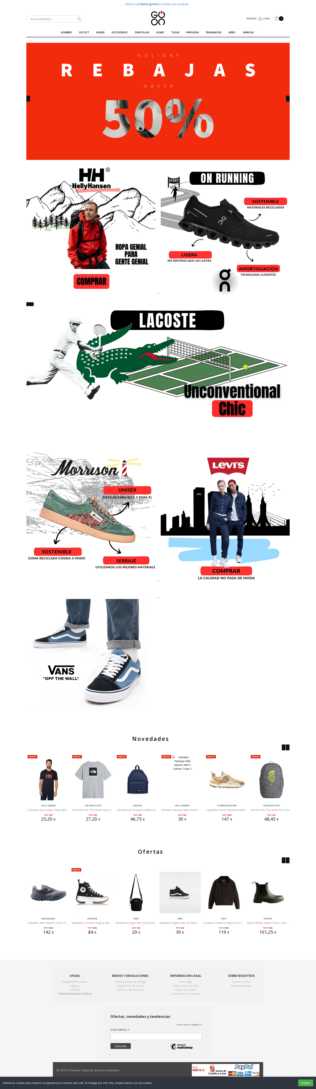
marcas (248, 32)
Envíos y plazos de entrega (130, 981)
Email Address (120, 1030)
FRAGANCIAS (213, 32)
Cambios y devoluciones (130, 989)
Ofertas (150, 851)
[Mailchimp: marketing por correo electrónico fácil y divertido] (181, 1049)
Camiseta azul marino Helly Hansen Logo (48, 810)
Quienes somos (241, 981)
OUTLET (84, 32)
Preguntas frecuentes (74, 981)
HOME (160, 32)
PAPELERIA (192, 32)
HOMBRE (66, 32)
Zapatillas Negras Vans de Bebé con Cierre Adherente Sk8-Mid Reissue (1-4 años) (180, 923)
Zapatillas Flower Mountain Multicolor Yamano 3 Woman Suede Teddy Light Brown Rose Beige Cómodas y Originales (226, 810)
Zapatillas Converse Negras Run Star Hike (92, 923)
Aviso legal (186, 981)
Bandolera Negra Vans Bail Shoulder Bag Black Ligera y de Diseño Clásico (136, 923)
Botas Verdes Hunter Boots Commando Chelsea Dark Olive (267, 923)
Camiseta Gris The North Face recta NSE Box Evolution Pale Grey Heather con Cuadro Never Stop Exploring (93, 810)
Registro (252, 18)
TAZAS (175, 32)
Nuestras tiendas (241, 985)
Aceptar (305, 1083)
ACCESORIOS (119, 32)
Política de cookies (186, 989)
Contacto (74, 989)
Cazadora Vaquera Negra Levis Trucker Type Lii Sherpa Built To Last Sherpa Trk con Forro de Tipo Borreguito (223, 923)
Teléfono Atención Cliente (74, 993)
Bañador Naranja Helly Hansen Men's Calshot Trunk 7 (182, 810)
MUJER (100, 32)
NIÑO (232, 32)
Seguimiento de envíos (130, 985)
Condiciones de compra (186, 993)
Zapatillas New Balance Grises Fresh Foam (48, 923)
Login (266, 18)
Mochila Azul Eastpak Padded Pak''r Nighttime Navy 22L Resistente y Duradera (137, 810)
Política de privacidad (185, 985)
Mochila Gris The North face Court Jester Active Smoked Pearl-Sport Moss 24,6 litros (271, 810)
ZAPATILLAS (142, 32)
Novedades (150, 738)
